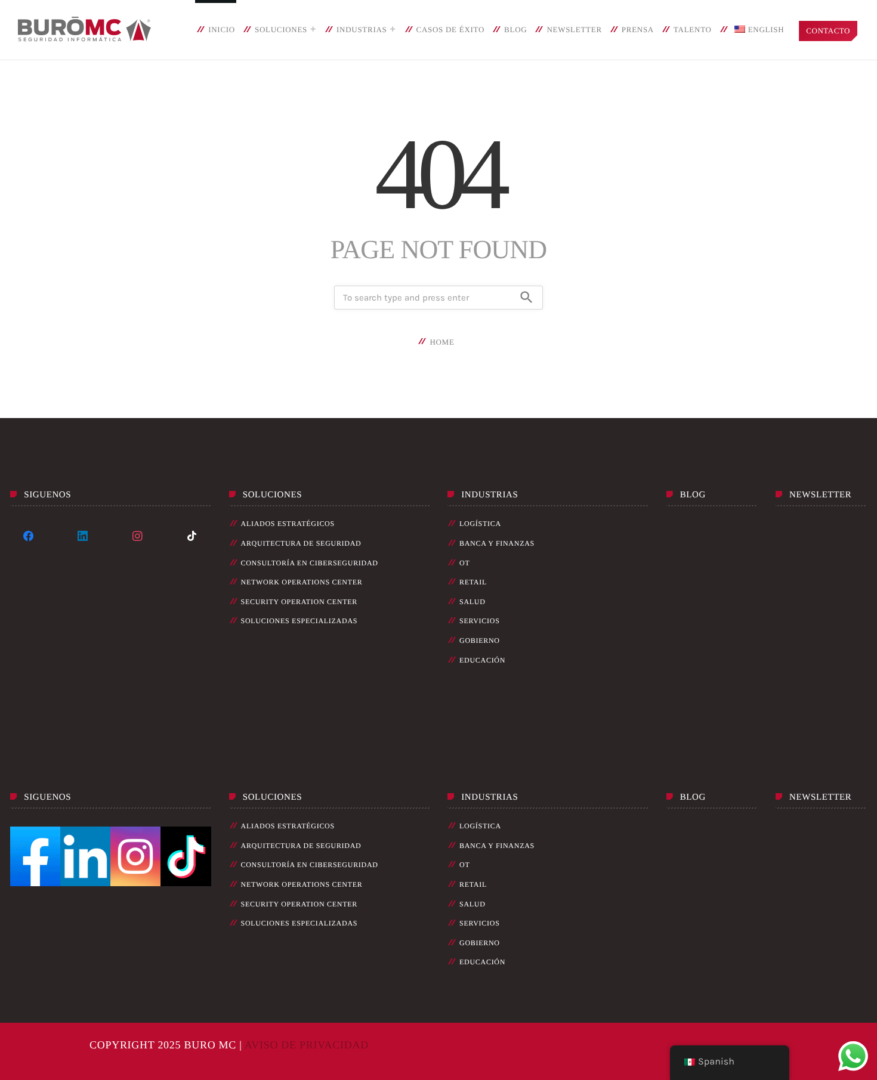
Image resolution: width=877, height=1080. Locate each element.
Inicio (221, 29)
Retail (473, 582)
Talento (693, 29)
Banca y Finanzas (497, 543)
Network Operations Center (302, 582)
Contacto (828, 30)
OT (464, 563)
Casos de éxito (450, 29)
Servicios (479, 621)
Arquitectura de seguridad (301, 543)
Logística (480, 523)
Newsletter (573, 29)
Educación (482, 660)
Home (442, 342)
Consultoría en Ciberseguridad (309, 563)
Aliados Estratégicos (288, 523)
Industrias (361, 29)
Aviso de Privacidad (307, 1045)
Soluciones (281, 29)
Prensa (638, 29)
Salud (472, 602)
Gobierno (479, 640)
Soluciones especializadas (299, 621)
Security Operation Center (299, 602)
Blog (515, 29)
